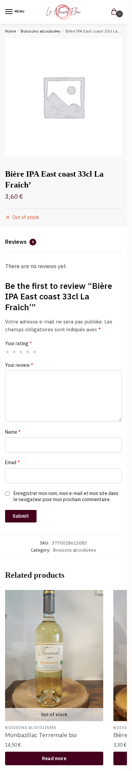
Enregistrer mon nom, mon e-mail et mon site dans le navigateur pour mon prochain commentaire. (66, 496)
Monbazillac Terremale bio (41, 735)
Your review (19, 365)
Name (13, 432)
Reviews (19, 241)
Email (12, 462)
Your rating (18, 343)
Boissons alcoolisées (41, 31)
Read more (54, 758)
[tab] (63, 243)
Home (10, 31)
